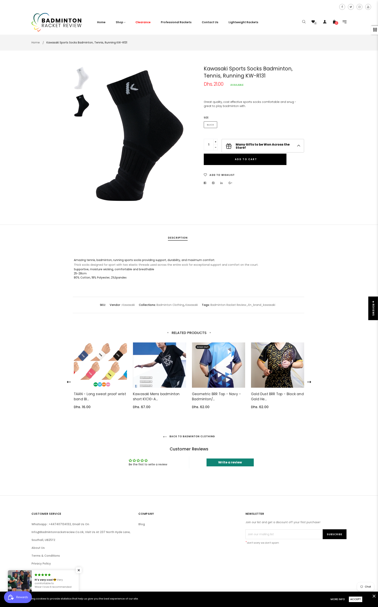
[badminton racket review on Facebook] (342, 7)
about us (38, 548)
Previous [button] (99, 136)
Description (177, 238)
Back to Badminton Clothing (192, 436)
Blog (141, 524)
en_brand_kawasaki (261, 305)
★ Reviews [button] (373, 308)
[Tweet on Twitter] (213, 183)
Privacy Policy (41, 563)
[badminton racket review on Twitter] (351, 7)
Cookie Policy (41, 571)
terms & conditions (46, 556)
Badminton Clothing (170, 305)
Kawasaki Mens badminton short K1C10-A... (156, 396)
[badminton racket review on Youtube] (368, 7)
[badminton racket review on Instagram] (359, 7)
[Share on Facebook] (206, 183)
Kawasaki (128, 305)
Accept (355, 599)
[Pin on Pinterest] (230, 183)
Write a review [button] (230, 462)
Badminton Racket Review (228, 305)
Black (210, 124)
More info (338, 599)
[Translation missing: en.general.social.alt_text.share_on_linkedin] (221, 183)
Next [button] (180, 136)
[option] (140, 135)
